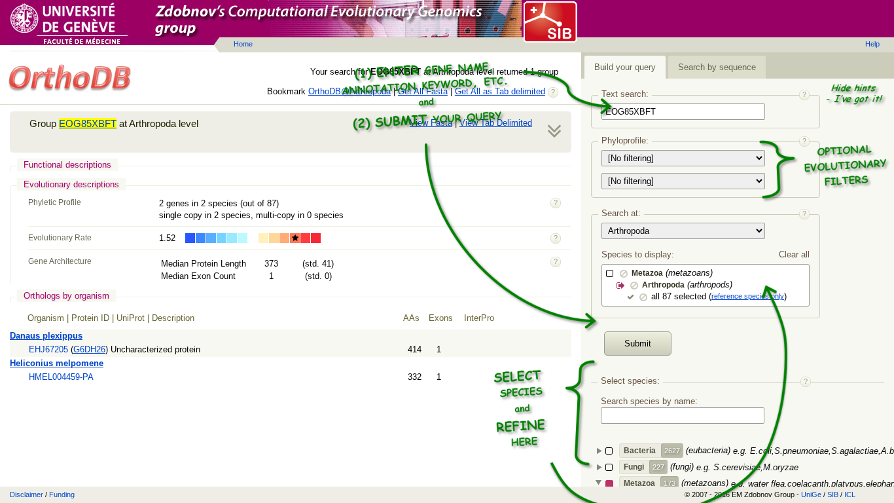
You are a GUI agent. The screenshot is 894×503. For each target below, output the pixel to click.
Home (243, 44)
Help (872, 44)
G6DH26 (89, 349)
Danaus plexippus (46, 336)
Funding (62, 494)
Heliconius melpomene (56, 363)
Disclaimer (26, 494)
